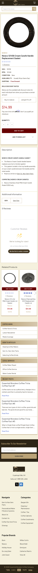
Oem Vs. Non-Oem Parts (11, 351)
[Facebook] (21, 484)
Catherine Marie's (25, 551)
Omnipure (23, 547)
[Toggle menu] (3, 3)
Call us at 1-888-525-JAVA (19, 479)
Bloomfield (23, 544)
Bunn (3, 540)
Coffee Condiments (27, 519)
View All (22, 555)
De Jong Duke (6, 551)
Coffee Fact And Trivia (9, 522)
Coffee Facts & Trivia (10, 328)
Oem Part (16, 200)
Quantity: (6, 120)
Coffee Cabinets (26, 516)
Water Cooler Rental (9, 373)
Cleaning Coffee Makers (10, 347)
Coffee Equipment (27, 523)
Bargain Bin (25, 502)
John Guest (6, 555)
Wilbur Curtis (24, 540)
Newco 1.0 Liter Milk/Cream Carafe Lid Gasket (10, 301)
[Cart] (35, 3)
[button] (19, 137)
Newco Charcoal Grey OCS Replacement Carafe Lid (28, 301)
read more (5, 396)
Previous (3, 293)
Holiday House (6, 547)
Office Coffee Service (10, 369)
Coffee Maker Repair (9, 365)
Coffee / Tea (25, 512)
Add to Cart (10, 289)
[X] (17, 484)
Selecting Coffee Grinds (10, 355)
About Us (5, 514)
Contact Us (5, 518)
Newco (4, 544)
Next (35, 293)
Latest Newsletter (9, 333)
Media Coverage (8, 337)
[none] (19, 32)
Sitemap (5, 525)
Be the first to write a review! (19, 251)
